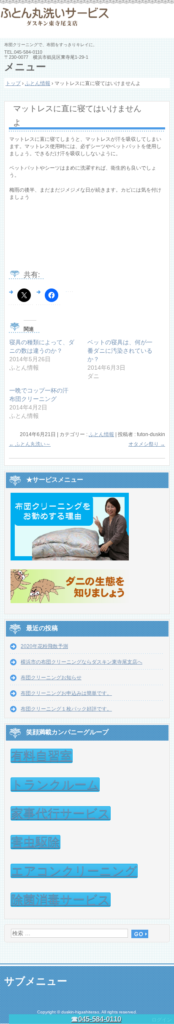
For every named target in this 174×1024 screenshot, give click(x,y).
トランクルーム (55, 784)
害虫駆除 (35, 842)
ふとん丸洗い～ (30, 444)
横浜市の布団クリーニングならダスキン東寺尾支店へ (81, 662)
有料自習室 (41, 756)
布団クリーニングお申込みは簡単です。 (66, 693)
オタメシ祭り (146, 444)
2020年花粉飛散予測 (44, 646)
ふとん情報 (101, 434)
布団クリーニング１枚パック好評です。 (66, 709)
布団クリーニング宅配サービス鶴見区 (87, 21)
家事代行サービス (60, 813)
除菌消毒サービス (60, 899)
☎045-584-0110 (96, 1019)
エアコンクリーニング (74, 871)
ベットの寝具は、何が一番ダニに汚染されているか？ (119, 350)
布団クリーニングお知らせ (51, 678)
